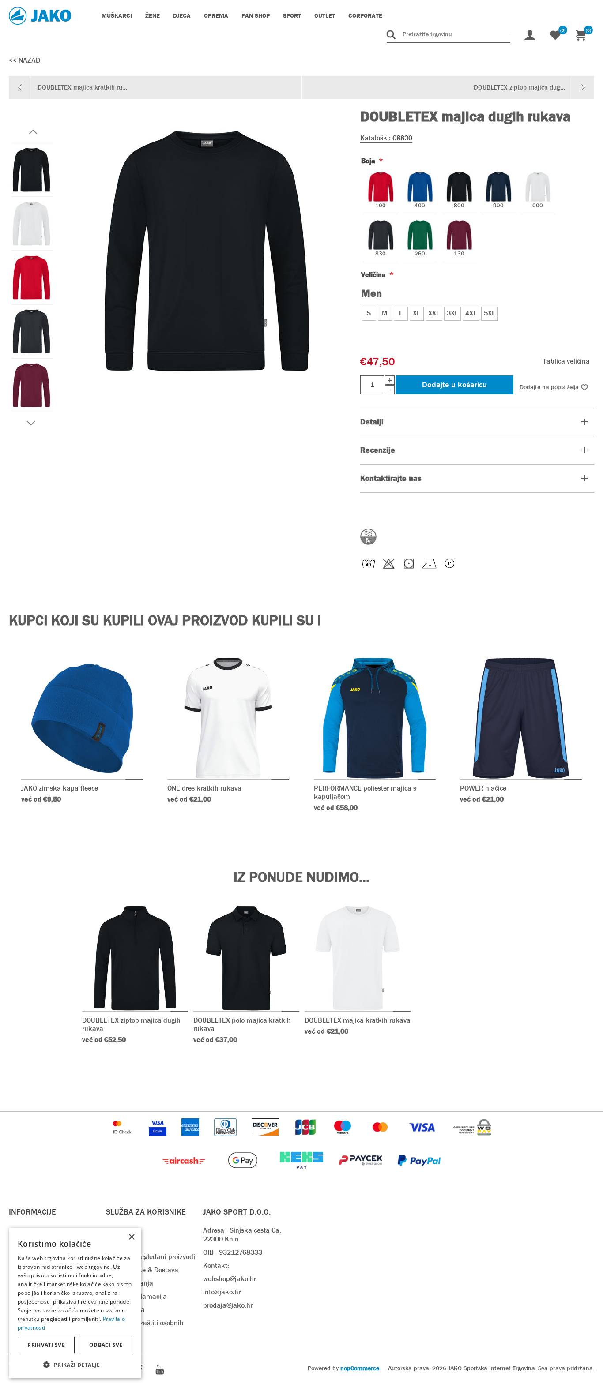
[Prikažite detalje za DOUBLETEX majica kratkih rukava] (358, 958)
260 (420, 254)
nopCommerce (359, 1368)
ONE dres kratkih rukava (204, 788)
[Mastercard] (381, 1140)
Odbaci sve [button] (106, 1345)
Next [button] (31, 423)
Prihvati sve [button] (46, 1345)
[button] (75, 1364)
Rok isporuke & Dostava (142, 1270)
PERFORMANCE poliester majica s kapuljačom (365, 792)
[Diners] (226, 1140)
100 (380, 205)
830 (380, 254)
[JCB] (306, 1140)
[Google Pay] (243, 1173)
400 (420, 205)
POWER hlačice (483, 788)
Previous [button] (33, 132)
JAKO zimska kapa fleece (59, 788)
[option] (31, 170)
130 (459, 254)
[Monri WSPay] (472, 1140)
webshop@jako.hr (229, 1278)
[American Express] (191, 1140)
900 (498, 205)
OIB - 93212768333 (232, 1252)
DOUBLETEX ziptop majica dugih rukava (131, 1024)
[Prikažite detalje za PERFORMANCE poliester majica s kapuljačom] (375, 718)
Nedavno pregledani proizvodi (150, 1256)
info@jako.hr (222, 1292)
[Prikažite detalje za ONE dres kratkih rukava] (228, 718)
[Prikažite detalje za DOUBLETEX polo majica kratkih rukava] (246, 958)
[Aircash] (184, 1173)
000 (537, 205)
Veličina (374, 274)
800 (459, 205)
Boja (369, 160)
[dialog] (75, 1303)
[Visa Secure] (158, 1140)
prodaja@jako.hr (228, 1305)
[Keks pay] (302, 1173)
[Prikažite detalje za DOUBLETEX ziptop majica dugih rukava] (135, 958)
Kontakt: (216, 1265)
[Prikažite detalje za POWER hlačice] (521, 718)
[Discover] (266, 1140)
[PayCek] (361, 1173)
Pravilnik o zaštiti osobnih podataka (145, 1327)
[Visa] (423, 1140)
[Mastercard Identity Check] (123, 1140)
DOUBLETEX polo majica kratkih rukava (242, 1024)
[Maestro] (343, 1140)
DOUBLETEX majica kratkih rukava (358, 1020)
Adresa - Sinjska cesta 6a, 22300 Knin (242, 1235)
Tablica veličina (566, 361)
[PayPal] (419, 1173)
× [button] (131, 1237)
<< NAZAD (24, 60)
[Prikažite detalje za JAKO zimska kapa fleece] (82, 718)
